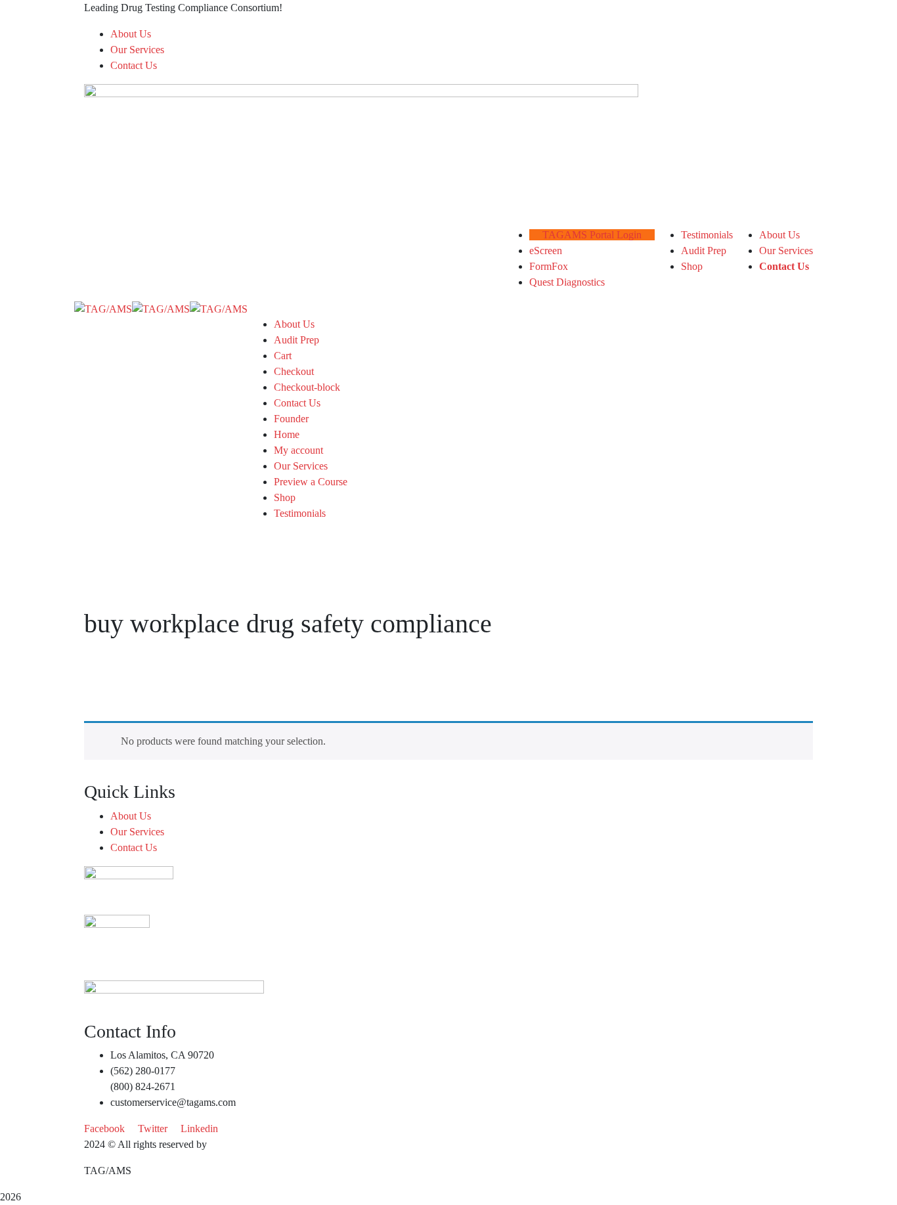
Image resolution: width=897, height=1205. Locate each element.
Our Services (137, 49)
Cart (283, 355)
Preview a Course (310, 481)
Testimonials (300, 513)
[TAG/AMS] (103, 308)
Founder (291, 418)
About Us (130, 33)
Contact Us (133, 65)
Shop (284, 497)
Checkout (294, 371)
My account (298, 450)
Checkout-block (307, 387)
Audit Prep (296, 339)
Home (286, 434)
